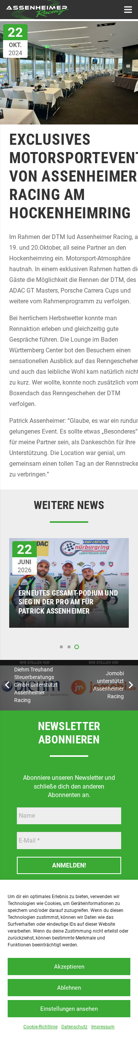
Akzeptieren (69, 966)
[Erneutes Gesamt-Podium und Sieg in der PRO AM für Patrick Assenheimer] (69, 543)
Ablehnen (69, 987)
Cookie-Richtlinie (40, 1027)
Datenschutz (74, 1027)
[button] (61, 647)
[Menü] (128, 9)
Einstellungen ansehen (69, 1008)
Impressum (103, 1027)
